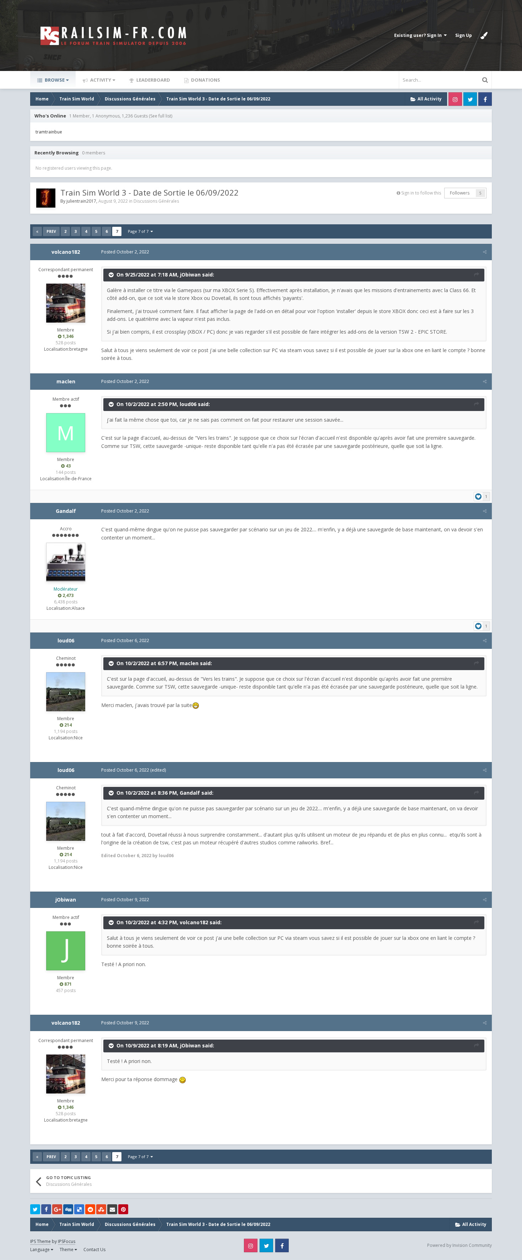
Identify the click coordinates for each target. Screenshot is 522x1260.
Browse (54, 80)
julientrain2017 (81, 201)
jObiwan (190, 274)
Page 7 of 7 (139, 231)
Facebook (485, 99)
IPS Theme (40, 1241)
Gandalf (66, 511)
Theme (67, 1250)
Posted (125, 252)
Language (40, 1250)
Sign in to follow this (421, 193)
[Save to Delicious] (79, 1209)
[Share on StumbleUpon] (101, 1209)
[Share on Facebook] (46, 1209)
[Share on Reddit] (90, 1209)
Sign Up (463, 35)
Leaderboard (152, 80)
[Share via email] (112, 1209)
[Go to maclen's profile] (65, 432)
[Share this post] (484, 252)
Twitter (470, 99)
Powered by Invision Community (459, 1245)
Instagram (455, 99)
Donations (205, 80)
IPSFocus (66, 1241)
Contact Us (94, 1250)
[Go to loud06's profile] (65, 691)
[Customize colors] (484, 35)
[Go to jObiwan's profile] (65, 950)
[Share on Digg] (68, 1209)
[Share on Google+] (57, 1209)
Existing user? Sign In (419, 35)
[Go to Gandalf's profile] (65, 562)
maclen (65, 381)
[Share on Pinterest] (123, 1209)
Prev (51, 231)
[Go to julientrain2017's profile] (45, 198)
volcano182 (65, 251)
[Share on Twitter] (35, 1209)
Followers (459, 193)
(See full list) (160, 116)
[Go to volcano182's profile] (65, 303)
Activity (100, 80)
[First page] (37, 231)
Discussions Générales (156, 201)
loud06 (188, 404)
